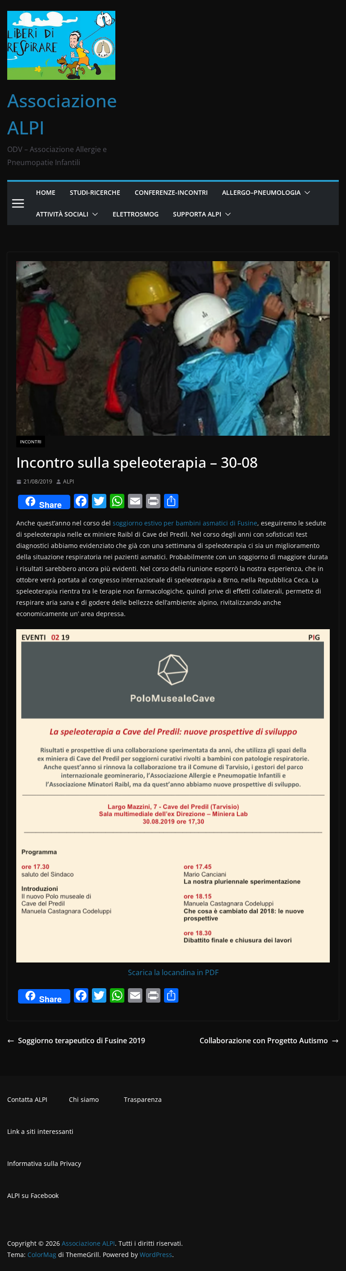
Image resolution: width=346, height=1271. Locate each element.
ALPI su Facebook (33, 1195)
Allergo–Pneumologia (261, 192)
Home (45, 192)
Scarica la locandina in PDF (173, 972)
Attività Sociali (62, 214)
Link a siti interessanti (40, 1131)
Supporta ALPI (197, 214)
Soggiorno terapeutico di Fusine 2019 (81, 1040)
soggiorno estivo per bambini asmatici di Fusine (185, 523)
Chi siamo (84, 1099)
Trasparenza (143, 1099)
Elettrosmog (136, 214)
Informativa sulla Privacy (44, 1163)
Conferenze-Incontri (171, 192)
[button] (305, 192)
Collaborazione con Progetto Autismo (264, 1040)
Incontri (30, 441)
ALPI (68, 481)
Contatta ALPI (27, 1099)
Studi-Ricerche (95, 192)
